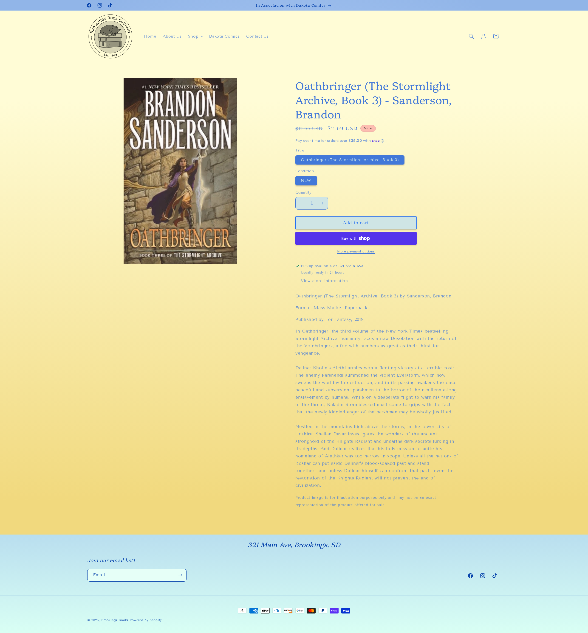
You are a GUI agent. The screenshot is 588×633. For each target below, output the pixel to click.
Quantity (303, 192)
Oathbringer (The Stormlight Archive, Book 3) (350, 159)
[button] (195, 36)
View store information (324, 280)
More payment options (356, 251)
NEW (306, 180)
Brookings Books (115, 620)
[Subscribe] (180, 575)
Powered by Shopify (146, 620)
